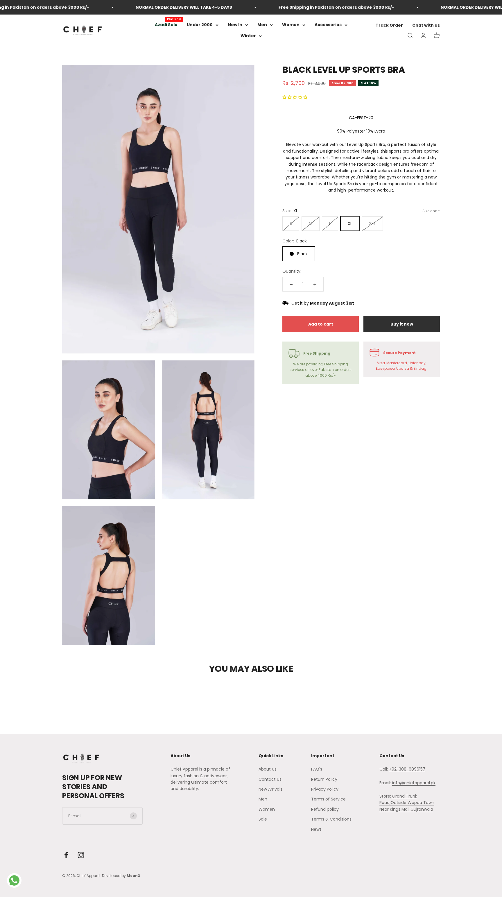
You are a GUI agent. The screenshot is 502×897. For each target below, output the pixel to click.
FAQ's (316, 769)
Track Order (389, 25)
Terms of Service (328, 799)
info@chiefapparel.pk (413, 783)
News (316, 829)
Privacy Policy (324, 789)
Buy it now (401, 324)
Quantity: (291, 271)
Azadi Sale (166, 25)
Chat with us (426, 25)
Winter (248, 36)
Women (291, 25)
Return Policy (324, 779)
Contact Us (270, 779)
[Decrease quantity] (291, 284)
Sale (263, 819)
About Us (268, 769)
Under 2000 (200, 25)
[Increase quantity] (314, 284)
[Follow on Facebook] (66, 855)
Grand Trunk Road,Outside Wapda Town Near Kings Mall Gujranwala (406, 802)
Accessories (328, 25)
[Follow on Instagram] (81, 855)
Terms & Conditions (331, 819)
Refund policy (325, 809)
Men (262, 25)
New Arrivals (270, 789)
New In (235, 25)
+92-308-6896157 (407, 769)
